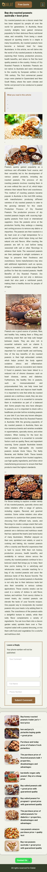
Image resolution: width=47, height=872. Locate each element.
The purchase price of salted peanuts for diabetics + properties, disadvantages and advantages (30, 817)
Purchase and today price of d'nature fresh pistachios (30, 745)
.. (7, 104)
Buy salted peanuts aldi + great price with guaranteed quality (30, 789)
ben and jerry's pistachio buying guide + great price (30, 732)
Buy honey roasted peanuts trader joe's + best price (30, 720)
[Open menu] (42, 4)
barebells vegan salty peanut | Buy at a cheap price (30, 776)
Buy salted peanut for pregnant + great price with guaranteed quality (31, 801)
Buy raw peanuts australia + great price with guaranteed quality (31, 845)
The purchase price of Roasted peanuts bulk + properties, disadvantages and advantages (31, 761)
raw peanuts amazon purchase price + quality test (31, 832)
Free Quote (23, 4)
